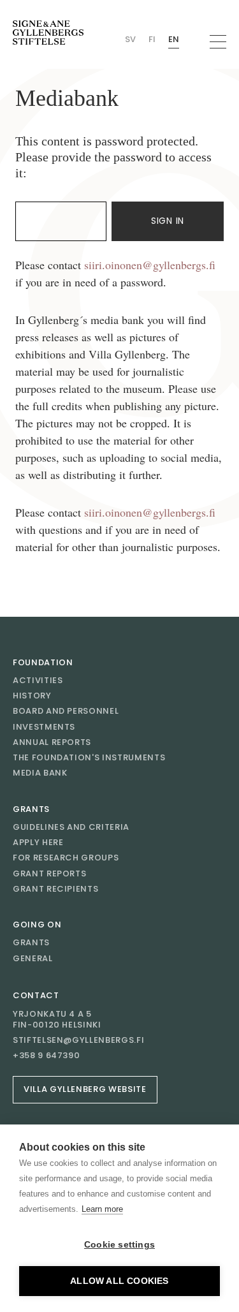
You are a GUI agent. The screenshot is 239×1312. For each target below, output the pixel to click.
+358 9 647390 (46, 1055)
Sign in (167, 220)
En (173, 39)
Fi (152, 39)
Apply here (38, 842)
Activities (38, 680)
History (32, 695)
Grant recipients (55, 889)
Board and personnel (66, 711)
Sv (130, 39)
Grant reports (49, 873)
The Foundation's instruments (89, 757)
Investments (44, 727)
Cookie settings (119, 1244)
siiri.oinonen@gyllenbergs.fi (149, 264)
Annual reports (52, 742)
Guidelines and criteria (71, 827)
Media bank (40, 773)
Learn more (102, 1209)
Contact (36, 995)
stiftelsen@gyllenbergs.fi (78, 1040)
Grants (31, 809)
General (33, 958)
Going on (37, 924)
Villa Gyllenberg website (85, 1089)
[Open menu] (218, 41)
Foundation (43, 662)
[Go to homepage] (48, 32)
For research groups (66, 857)
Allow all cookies (119, 1281)
